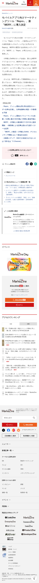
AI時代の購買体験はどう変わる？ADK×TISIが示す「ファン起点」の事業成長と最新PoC (20, 186)
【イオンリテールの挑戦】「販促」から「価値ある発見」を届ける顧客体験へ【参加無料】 (20, 198)
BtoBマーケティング (26, 461)
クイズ (22, 488)
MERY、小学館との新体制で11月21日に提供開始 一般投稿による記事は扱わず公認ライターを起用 (19, 125)
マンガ (4, 488)
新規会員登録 (20, 300)
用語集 (4, 506)
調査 (21, 484)
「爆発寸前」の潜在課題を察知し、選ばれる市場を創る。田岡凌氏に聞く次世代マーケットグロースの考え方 (20, 367)
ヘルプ (10, 546)
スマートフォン (6, 32)
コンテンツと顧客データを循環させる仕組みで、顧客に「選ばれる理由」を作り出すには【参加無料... (20, 192)
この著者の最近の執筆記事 (21, 231)
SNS (21, 469)
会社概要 (10, 560)
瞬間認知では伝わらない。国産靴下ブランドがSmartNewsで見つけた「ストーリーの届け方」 (20, 381)
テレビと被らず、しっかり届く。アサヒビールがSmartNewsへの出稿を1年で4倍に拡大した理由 (20, 375)
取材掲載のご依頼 (28, 436)
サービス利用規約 (13, 563)
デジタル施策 (6, 469)
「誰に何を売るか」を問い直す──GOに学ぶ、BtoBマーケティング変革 (20, 387)
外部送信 (10, 568)
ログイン (20, 305)
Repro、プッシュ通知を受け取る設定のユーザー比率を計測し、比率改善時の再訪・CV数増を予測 (19, 109)
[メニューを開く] (3, 3)
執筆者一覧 (24, 492)
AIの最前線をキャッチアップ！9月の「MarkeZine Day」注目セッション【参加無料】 (20, 393)
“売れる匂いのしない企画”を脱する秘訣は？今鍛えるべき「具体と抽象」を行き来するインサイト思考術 (21, 351)
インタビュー (6, 484)
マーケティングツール (17, 32)
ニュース (5, 444)
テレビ (4, 465)
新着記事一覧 (7, 450)
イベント (5, 500)
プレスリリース (10, 176)
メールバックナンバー (21, 295)
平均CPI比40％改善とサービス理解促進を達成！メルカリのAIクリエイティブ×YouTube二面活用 (20, 342)
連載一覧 (5, 492)
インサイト (5, 473)
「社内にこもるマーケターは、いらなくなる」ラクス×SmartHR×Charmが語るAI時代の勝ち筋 (20, 358)
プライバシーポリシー (14, 566)
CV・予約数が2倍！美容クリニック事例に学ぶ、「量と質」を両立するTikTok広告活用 (20, 329)
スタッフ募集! (12, 552)
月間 (28, 324)
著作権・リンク (12, 549)
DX (3, 461)
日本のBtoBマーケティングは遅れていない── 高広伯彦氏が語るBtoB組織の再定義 (20, 336)
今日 (11, 324)
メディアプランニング (27, 473)
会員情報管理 (12, 555)
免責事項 (10, 557)
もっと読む (7, 202)
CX (21, 465)
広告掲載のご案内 (10, 436)
